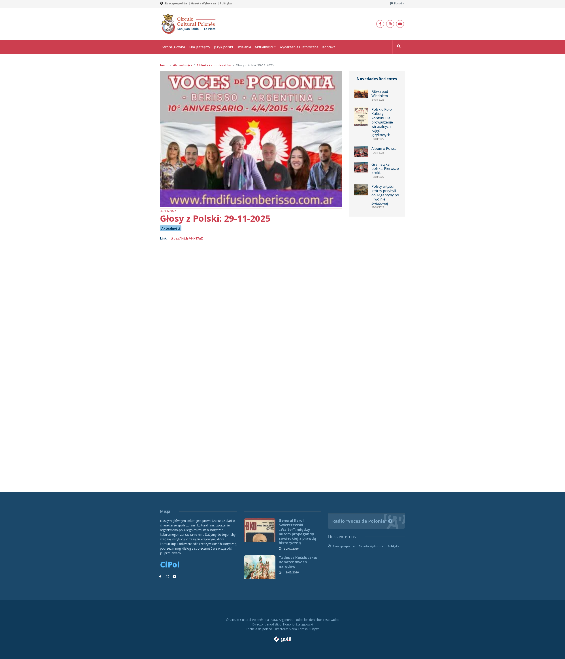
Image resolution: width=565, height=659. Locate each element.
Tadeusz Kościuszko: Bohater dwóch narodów (298, 562)
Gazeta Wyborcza (203, 3)
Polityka (226, 3)
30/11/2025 (168, 211)
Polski (398, 3)
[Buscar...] (398, 47)
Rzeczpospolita (176, 3)
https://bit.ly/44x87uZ (185, 238)
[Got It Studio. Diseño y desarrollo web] (282, 638)
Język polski (223, 47)
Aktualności (264, 47)
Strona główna (173, 47)
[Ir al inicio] (190, 23)
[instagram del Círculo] (390, 24)
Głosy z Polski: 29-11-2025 (215, 218)
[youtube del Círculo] (400, 24)
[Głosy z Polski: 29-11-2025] (251, 139)
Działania (244, 47)
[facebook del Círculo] (380, 24)
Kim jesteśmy (199, 47)
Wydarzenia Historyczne (298, 47)
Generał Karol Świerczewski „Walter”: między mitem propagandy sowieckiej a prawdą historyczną (297, 531)
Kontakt (328, 47)
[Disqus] (251, 304)
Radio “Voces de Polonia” (360, 521)
